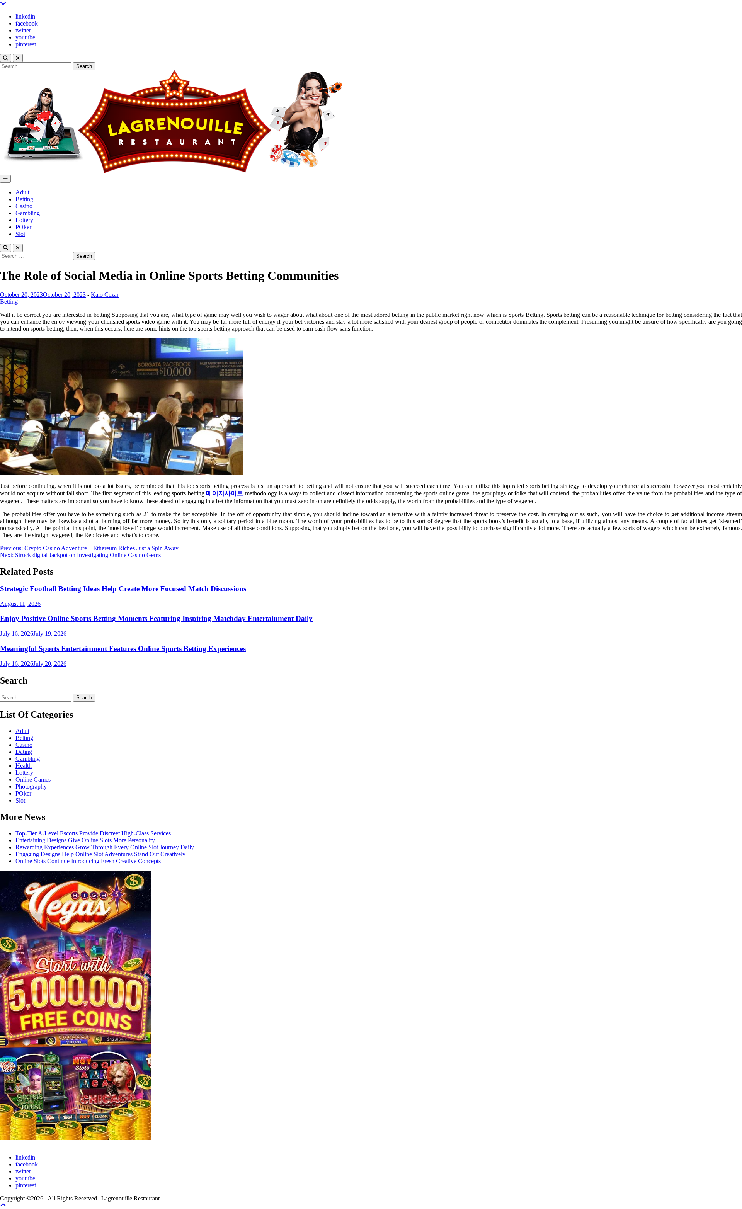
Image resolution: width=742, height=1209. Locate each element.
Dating (23, 751)
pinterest (25, 44)
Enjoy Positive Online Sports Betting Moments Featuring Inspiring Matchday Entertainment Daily (156, 618)
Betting (24, 199)
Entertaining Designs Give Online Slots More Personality (85, 840)
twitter (23, 30)
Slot (20, 234)
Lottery (24, 220)
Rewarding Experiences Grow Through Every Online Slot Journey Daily (104, 847)
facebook (26, 23)
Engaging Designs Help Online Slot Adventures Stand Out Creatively (100, 854)
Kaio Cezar (105, 294)
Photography (31, 786)
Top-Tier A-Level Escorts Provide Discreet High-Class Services (93, 833)
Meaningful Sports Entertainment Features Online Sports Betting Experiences (123, 648)
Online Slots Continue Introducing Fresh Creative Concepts (88, 861)
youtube (25, 37)
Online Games (33, 779)
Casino (23, 206)
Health (23, 765)
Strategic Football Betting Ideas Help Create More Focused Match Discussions (123, 589)
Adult (22, 192)
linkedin (25, 16)
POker (23, 227)
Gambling (27, 213)
